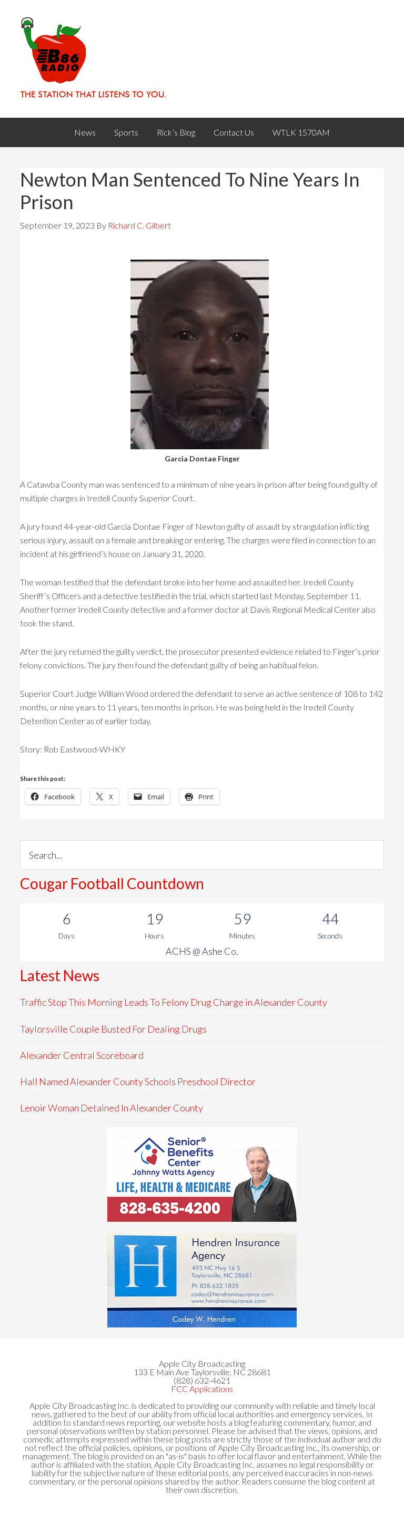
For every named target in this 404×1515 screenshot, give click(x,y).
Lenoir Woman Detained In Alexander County (111, 1108)
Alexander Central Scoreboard (82, 1055)
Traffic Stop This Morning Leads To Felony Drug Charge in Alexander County (173, 1002)
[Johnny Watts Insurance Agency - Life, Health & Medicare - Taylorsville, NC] (202, 1174)
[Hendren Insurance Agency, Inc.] (202, 1280)
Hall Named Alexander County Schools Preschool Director (138, 1081)
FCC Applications (202, 1389)
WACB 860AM (201, 59)
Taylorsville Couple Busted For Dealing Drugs (113, 1029)
